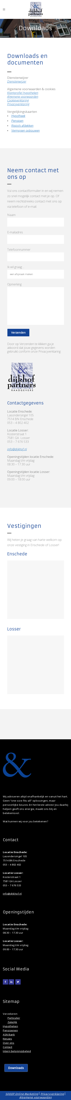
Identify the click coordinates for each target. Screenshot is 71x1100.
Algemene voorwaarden (22, 97)
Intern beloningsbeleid (17, 1051)
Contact (7, 1047)
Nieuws (7, 1038)
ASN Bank (9, 1034)
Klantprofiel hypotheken (22, 93)
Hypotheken (10, 1026)
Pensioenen (10, 1030)
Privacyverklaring (18, 104)
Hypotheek (18, 116)
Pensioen (17, 121)
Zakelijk (12, 1022)
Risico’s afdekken (22, 126)
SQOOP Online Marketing (21, 1094)
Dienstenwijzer (16, 81)
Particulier (14, 1018)
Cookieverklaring (18, 100)
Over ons (8, 1043)
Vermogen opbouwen (25, 130)
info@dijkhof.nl (17, 449)
